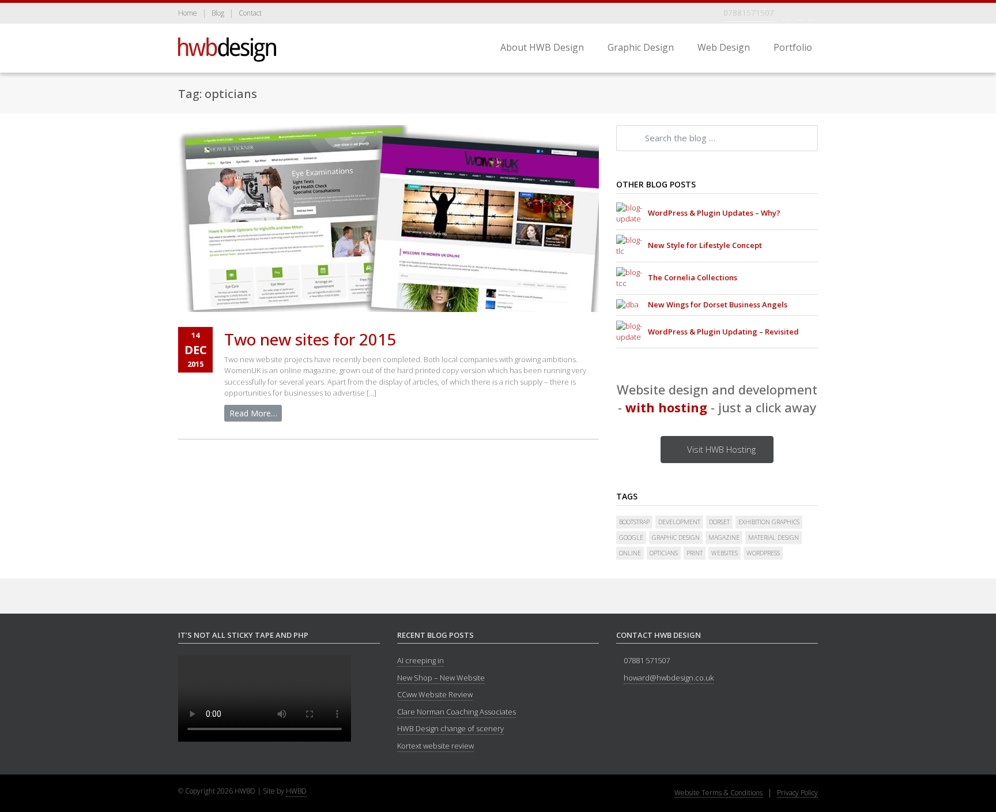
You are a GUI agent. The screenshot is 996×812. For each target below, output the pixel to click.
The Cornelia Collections (692, 277)
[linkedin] (811, 13)
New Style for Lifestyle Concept (705, 245)
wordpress (763, 553)
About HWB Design (542, 47)
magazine (724, 537)
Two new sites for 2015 (310, 339)
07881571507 (748, 12)
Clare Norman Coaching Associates (456, 711)
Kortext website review (435, 745)
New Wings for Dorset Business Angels (717, 304)
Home (187, 13)
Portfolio (793, 47)
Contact (250, 13)
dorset (719, 522)
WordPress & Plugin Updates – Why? (714, 213)
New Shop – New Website (441, 677)
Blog (218, 13)
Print (694, 553)
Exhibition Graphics (768, 522)
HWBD (296, 791)
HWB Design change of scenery (450, 728)
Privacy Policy (797, 793)
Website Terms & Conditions (718, 793)
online (630, 553)
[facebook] (786, 13)
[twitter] (798, 13)
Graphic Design (641, 47)
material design (773, 537)
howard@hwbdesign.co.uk (669, 677)
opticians (664, 553)
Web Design (723, 47)
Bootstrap (634, 522)
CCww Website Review (435, 694)
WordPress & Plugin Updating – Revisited (723, 331)
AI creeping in (420, 660)
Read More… (253, 413)
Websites (724, 553)
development (679, 522)
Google (631, 537)
